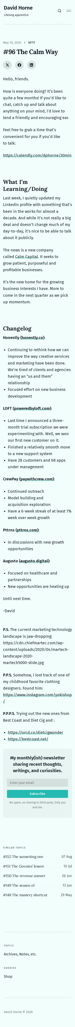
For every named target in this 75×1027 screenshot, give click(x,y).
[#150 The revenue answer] (37, 876)
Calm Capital (26, 256)
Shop (8, 976)
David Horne (18, 8)
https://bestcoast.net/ (28, 739)
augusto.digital (34, 561)
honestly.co (32, 337)
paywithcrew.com (36, 479)
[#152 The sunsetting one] (37, 856)
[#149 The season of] (37, 885)
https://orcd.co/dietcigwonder (35, 732)
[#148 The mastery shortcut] (37, 895)
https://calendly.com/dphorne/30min (37, 155)
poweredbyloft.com (32, 408)
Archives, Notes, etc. (20, 954)
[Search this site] (60, 11)
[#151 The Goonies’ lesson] (37, 866)
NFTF (31, 42)
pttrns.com (27, 530)
